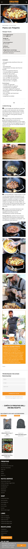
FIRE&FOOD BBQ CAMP (6, 523)
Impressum (4, 529)
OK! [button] (21, 545)
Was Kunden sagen (5, 510)
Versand (3, 492)
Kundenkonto (4, 487)
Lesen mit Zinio (4, 519)
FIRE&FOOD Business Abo (7, 465)
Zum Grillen (4, 506)
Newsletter (3, 490)
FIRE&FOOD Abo (5, 498)
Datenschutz (4, 533)
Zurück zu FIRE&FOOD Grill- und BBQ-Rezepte (15, 407)
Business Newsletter (6, 467)
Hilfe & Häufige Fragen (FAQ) (8, 483)
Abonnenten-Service (5, 481)
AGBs (2, 535)
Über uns (3, 469)
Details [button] (12, 547)
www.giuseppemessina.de (12, 360)
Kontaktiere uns (4, 485)
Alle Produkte (4, 500)
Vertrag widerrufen (6, 537)
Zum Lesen (3, 504)
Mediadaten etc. (4, 463)
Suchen (2, 508)
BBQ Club (3, 475)
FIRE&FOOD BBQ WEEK (6, 521)
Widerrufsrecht (4, 531)
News (2, 471)
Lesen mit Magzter (5, 517)
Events (2, 473)
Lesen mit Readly (5, 515)
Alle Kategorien (4, 502)
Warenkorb (3, 488)
